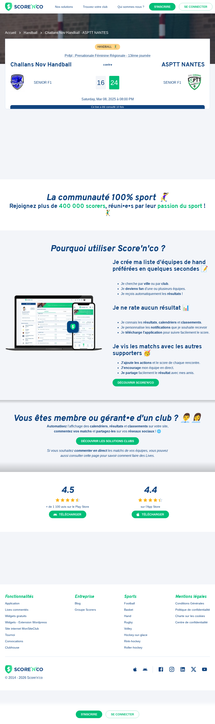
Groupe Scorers (85, 609)
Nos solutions (64, 6)
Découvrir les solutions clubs (107, 441)
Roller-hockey (133, 647)
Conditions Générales (189, 603)
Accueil (10, 32)
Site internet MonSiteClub (22, 628)
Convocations (14, 641)
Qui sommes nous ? (131, 6)
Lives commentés (16, 609)
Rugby (128, 622)
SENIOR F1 (43, 82)
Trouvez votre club (95, 6)
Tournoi (10, 635)
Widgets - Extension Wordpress (26, 622)
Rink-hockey (132, 641)
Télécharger (70, 514)
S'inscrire (162, 6)
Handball (30, 32)
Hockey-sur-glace (135, 635)
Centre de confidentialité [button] (191, 622)
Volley (128, 628)
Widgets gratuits (15, 616)
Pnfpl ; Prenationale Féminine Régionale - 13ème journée (108, 55)
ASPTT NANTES (183, 65)
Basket (128, 609)
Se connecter (195, 6)
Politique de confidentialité (192, 609)
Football (129, 603)
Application (12, 603)
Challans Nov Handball (41, 65)
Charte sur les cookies (190, 616)
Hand (127, 616)
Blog (78, 603)
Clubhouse (12, 647)
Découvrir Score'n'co (136, 382)
